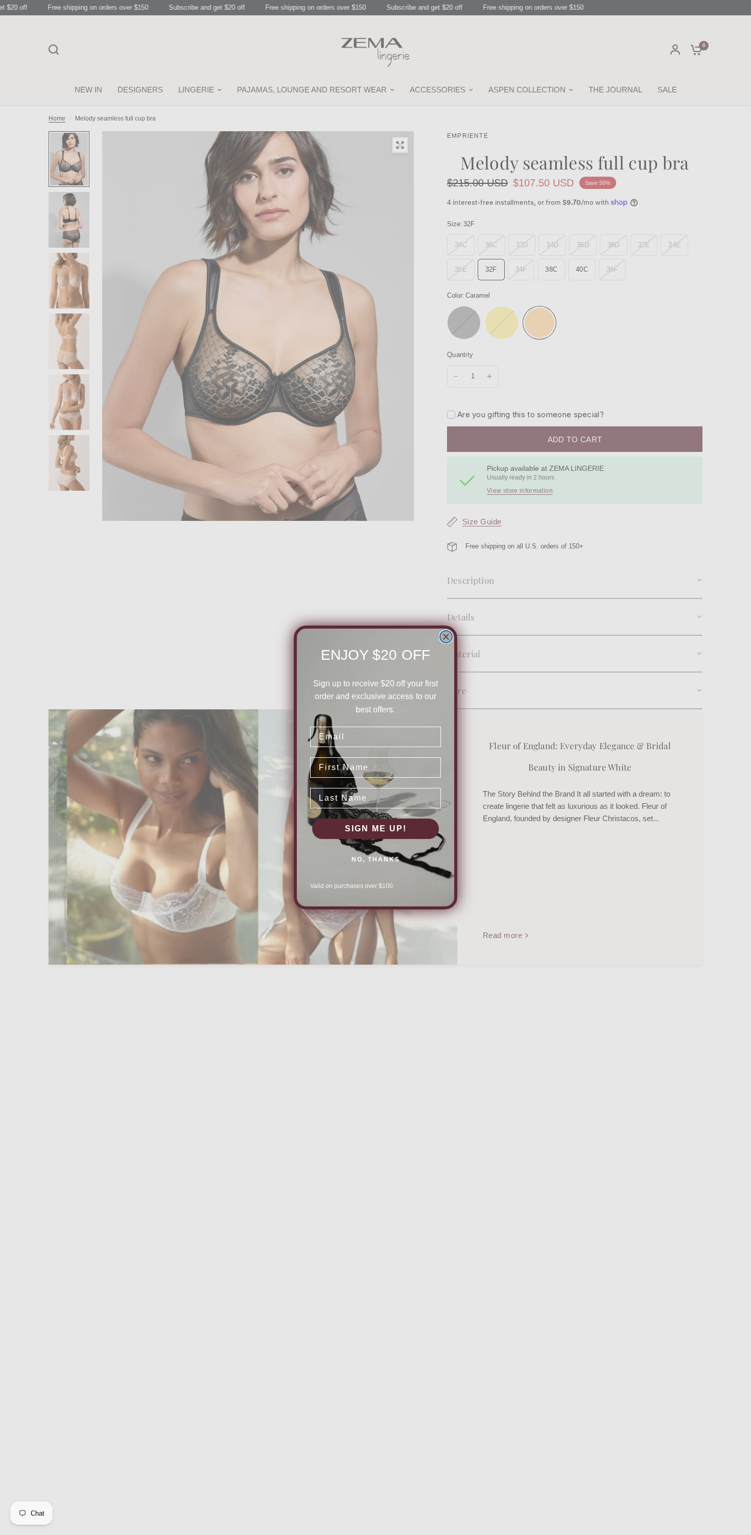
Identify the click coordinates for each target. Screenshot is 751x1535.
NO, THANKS (375, 859)
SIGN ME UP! (376, 828)
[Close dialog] (446, 637)
